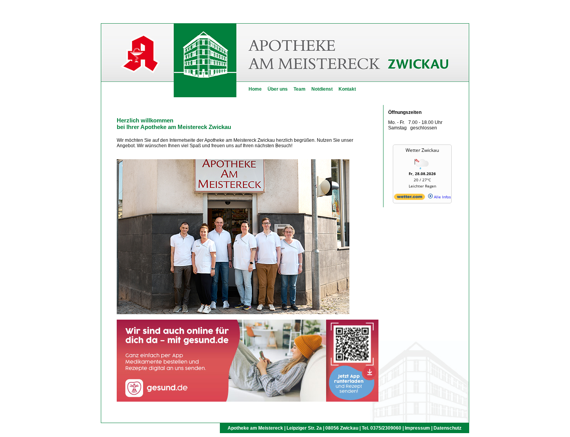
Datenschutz (447, 428)
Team (300, 89)
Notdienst (322, 89)
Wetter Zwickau (422, 150)
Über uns (278, 89)
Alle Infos (442, 197)
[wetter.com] (409, 198)
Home (255, 89)
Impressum (417, 428)
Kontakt (347, 89)
